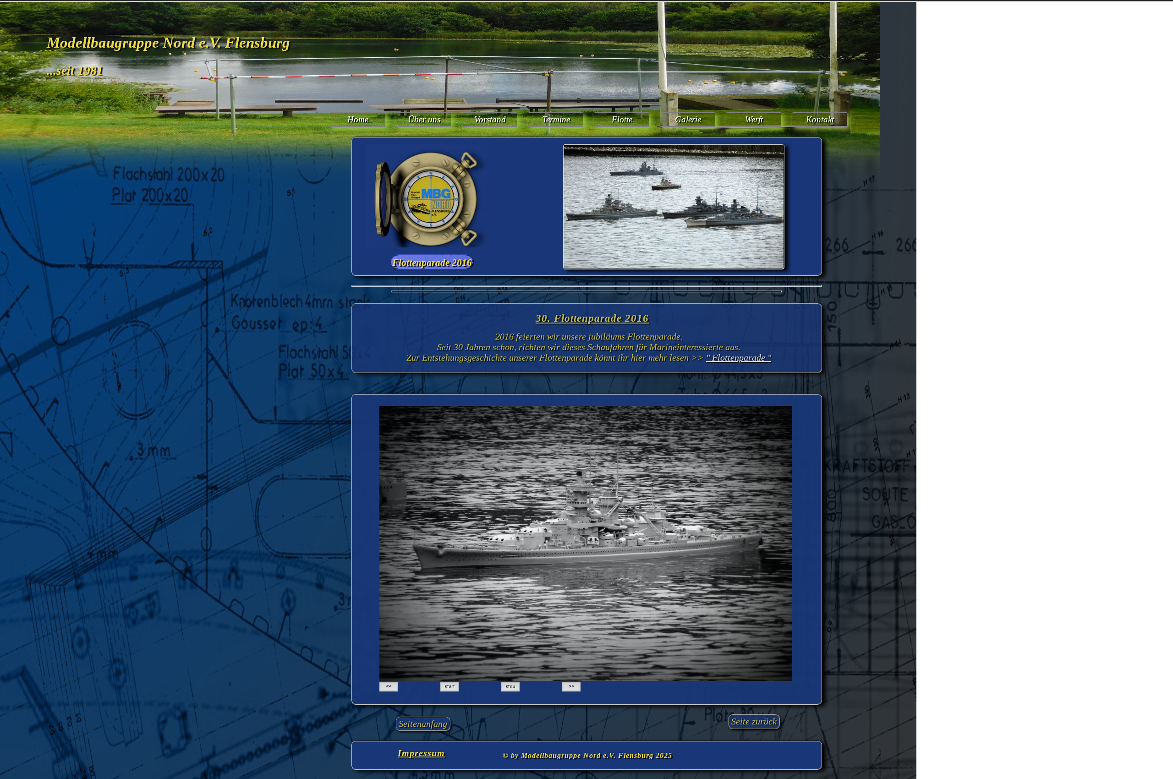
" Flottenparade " (738, 357)
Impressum (421, 753)
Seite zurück (754, 721)
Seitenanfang (423, 724)
